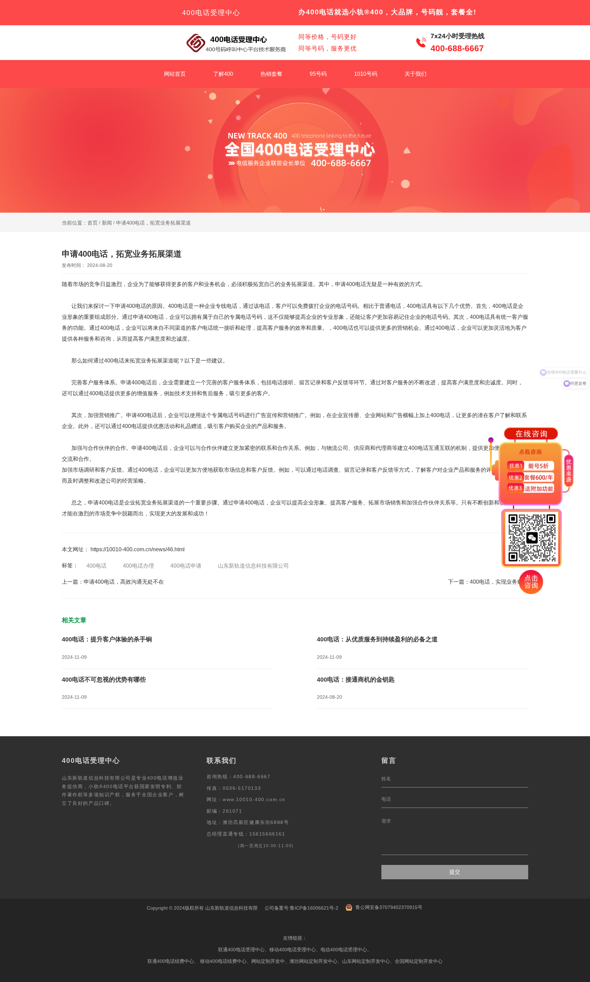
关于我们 (415, 74)
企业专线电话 (221, 306)
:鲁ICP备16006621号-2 (313, 908)
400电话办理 (138, 566)
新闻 (107, 223)
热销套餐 (271, 74)
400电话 (96, 566)
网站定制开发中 (268, 961)
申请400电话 (350, 284)
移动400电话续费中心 (223, 961)
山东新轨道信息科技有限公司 (253, 566)
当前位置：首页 (80, 223)
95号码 (318, 74)
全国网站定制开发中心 (418, 961)
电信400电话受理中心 (344, 949)
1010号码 (365, 74)
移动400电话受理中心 (292, 949)
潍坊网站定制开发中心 (313, 961)
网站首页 (175, 74)
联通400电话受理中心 (241, 949)
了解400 (223, 74)
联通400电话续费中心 (171, 961)
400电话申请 (185, 566)
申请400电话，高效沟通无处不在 (124, 582)
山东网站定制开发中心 (366, 961)
